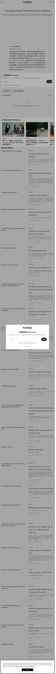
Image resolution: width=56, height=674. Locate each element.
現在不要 (27, 346)
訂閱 (44, 339)
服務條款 (30, 343)
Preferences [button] (32, 666)
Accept (27, 669)
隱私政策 (34, 343)
